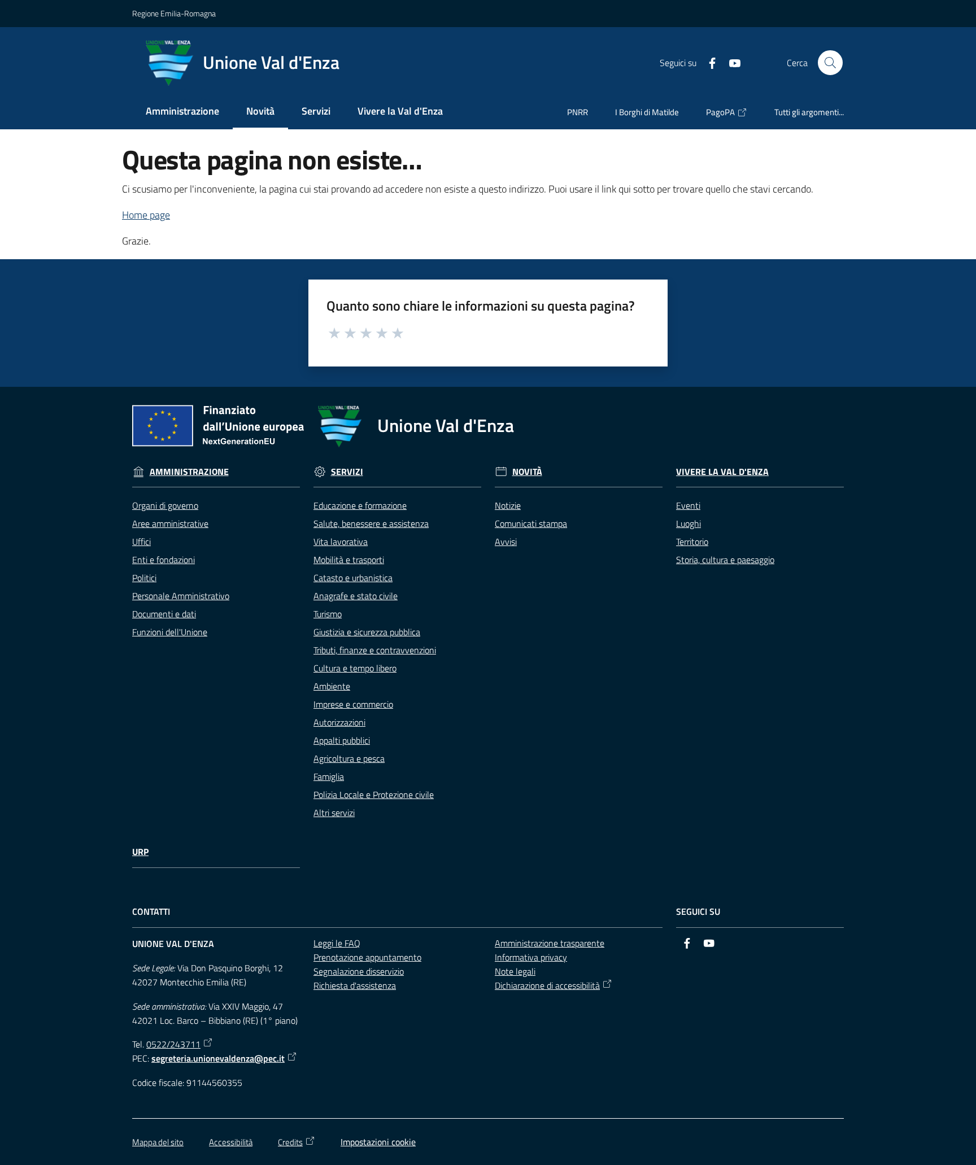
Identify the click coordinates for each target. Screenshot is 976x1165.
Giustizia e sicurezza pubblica (366, 632)
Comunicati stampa (531, 523)
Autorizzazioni (339, 722)
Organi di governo (165, 505)
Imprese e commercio (353, 704)
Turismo (327, 614)
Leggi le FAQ (336, 943)
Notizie (508, 505)
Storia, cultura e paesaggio (725, 559)
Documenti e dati (164, 614)
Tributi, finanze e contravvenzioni (374, 650)
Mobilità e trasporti (348, 559)
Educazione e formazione (360, 505)
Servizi (347, 471)
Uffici (141, 541)
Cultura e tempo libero (354, 668)
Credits (290, 1142)
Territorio (692, 541)
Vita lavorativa (340, 541)
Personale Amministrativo (180, 596)
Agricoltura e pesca (349, 758)
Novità (527, 471)
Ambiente (331, 686)
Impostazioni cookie (378, 1142)
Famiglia (328, 776)
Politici (144, 577)
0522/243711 (173, 1044)
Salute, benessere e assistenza (371, 523)
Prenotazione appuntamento (367, 957)
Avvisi (506, 541)
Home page (146, 214)
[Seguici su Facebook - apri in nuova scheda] (707, 62)
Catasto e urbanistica (353, 577)
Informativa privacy (531, 957)
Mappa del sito (158, 1142)
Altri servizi (334, 812)
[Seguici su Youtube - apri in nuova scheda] (730, 62)
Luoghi (688, 523)
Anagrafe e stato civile (355, 596)
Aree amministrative (170, 523)
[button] (830, 62)
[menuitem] (182, 112)
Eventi (688, 505)
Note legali (515, 971)
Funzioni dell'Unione (169, 632)
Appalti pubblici (341, 740)
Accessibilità (230, 1142)
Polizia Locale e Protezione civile (373, 794)
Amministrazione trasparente (549, 943)
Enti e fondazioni (163, 559)
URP (140, 851)
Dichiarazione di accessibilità (547, 985)
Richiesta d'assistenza (354, 985)
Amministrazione (189, 471)
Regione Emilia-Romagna (174, 13)
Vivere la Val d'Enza (722, 471)
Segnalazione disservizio (358, 971)
